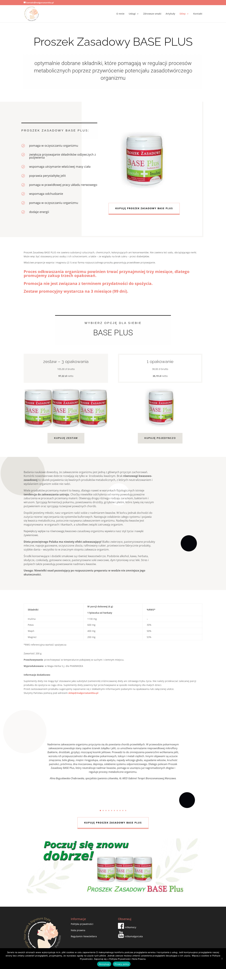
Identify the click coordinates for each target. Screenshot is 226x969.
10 (125, 810)
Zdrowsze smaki (152, 14)
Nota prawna (78, 930)
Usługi (132, 14)
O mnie (120, 14)
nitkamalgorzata (134, 936)
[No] (222, 958)
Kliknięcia (113, 788)
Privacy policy (121, 964)
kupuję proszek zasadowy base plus (144, 208)
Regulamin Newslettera (84, 936)
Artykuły (170, 14)
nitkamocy (130, 927)
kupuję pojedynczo (160, 438)
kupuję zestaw (66, 438)
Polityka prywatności (82, 924)
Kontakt (197, 14)
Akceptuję (104, 964)
